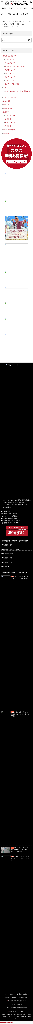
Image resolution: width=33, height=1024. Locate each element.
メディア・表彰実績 (9, 97)
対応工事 (4, 8)
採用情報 (7, 997)
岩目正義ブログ (10, 63)
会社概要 (10, 994)
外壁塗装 (8, 119)
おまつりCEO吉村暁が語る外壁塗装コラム (17, 1007)
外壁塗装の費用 (7, 558)
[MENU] (2, 2)
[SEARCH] (31, 2)
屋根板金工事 (7, 108)
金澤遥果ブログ (10, 80)
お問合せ (22, 1011)
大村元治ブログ (10, 59)
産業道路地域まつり (9, 129)
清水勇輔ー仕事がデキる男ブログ (16, 66)
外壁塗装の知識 (7, 562)
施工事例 (26, 8)
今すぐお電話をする (6, 1022)
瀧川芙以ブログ (10, 70)
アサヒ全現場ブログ (9, 56)
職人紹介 (11, 8)
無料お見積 (6, 566)
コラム (5, 87)
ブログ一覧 (18, 8)
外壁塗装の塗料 (7, 545)
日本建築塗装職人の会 (9, 502)
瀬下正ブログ (9, 73)
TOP (5, 994)
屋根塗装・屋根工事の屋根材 (11, 549)
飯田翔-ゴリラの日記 (12, 84)
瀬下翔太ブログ (10, 77)
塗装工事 (6, 104)
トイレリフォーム (11, 115)
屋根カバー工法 (10, 122)
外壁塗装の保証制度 (9, 553)
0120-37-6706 (14, 523)
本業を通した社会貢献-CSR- (22, 994)
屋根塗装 (8, 126)
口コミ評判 (6, 101)
